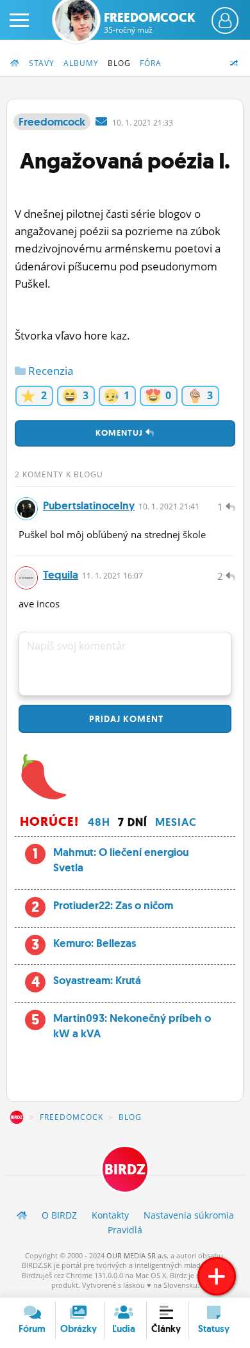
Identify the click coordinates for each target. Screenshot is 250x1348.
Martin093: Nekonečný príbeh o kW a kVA (132, 1025)
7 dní (132, 822)
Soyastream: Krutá (97, 980)
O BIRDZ (59, 1215)
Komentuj (121, 432)
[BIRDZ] (22, 1215)
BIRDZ (16, 1117)
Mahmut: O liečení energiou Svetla (120, 860)
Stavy (41, 63)
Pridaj (125, 719)
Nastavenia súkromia (189, 1215)
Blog (119, 63)
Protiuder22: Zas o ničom (113, 905)
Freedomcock (150, 22)
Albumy (81, 63)
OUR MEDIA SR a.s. (137, 1255)
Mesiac (176, 822)
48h (99, 822)
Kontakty (110, 1215)
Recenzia (49, 370)
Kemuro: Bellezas (94, 943)
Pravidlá (125, 1230)
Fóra (151, 63)
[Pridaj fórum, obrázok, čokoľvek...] (216, 1276)
